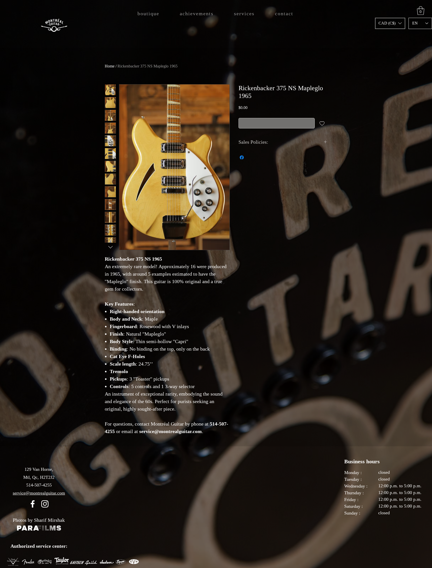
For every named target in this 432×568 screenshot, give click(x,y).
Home (109, 66)
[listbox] (390, 23)
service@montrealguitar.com (39, 493)
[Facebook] (33, 504)
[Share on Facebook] (242, 157)
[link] (420, 10)
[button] (390, 23)
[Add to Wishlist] (322, 123)
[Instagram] (45, 504)
